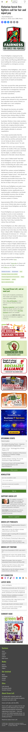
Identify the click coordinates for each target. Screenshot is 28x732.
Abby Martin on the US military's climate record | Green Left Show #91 (13, 530)
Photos (4, 665)
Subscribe (14, 263)
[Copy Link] (17, 22)
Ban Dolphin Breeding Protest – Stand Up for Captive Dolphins (13, 445)
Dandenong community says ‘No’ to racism (13, 585)
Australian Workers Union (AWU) (9, 274)
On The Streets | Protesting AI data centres (13, 538)
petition (14, 279)
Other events (14, 470)
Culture (4, 656)
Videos (3, 668)
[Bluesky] (8, 22)
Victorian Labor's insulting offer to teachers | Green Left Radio (14, 534)
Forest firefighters (6, 279)
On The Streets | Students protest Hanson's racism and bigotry (14, 526)
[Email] (14, 22)
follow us (6, 267)
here (15, 259)
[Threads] (23, 578)
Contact (4, 678)
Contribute (4, 676)
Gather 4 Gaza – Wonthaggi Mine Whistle (13, 448)
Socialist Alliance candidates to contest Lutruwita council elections (12, 593)
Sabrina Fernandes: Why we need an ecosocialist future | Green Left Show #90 (13, 541)
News (21, 18)
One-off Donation (12, 301)
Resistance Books (6, 688)
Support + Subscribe (15, 1)
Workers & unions (6, 271)
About (3, 675)
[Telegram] (17, 578)
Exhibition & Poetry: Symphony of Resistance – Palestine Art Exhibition (14, 453)
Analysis (4, 653)
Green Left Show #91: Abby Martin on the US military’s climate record (13, 597)
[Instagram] (13, 578)
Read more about (9, 719)
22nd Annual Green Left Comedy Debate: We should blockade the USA (13, 464)
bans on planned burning (7, 282)
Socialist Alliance (6, 690)
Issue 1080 (15, 18)
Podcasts (4, 666)
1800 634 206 (16, 315)
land (21, 271)
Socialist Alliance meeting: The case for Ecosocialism (12, 459)
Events (4, 680)
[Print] (11, 22)
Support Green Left (9, 496)
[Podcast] (5, 578)
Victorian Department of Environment (10, 277)
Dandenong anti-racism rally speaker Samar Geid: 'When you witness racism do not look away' (14, 556)
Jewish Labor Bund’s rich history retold (12, 601)
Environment (15, 271)
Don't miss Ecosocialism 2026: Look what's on (13, 551)
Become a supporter (8, 307)
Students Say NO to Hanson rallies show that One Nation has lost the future (13, 565)
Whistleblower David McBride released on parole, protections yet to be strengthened (13, 589)
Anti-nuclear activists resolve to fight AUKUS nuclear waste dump (12, 604)
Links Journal (5, 686)
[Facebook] (5, 22)
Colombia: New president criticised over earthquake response (12, 609)
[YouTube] (2, 578)
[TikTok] (10, 578)
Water (22, 277)
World (3, 655)
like (13, 265)
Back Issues (5, 658)
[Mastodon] (2, 22)
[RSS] (26, 578)
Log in (25, 1)
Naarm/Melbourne (7, 17)
